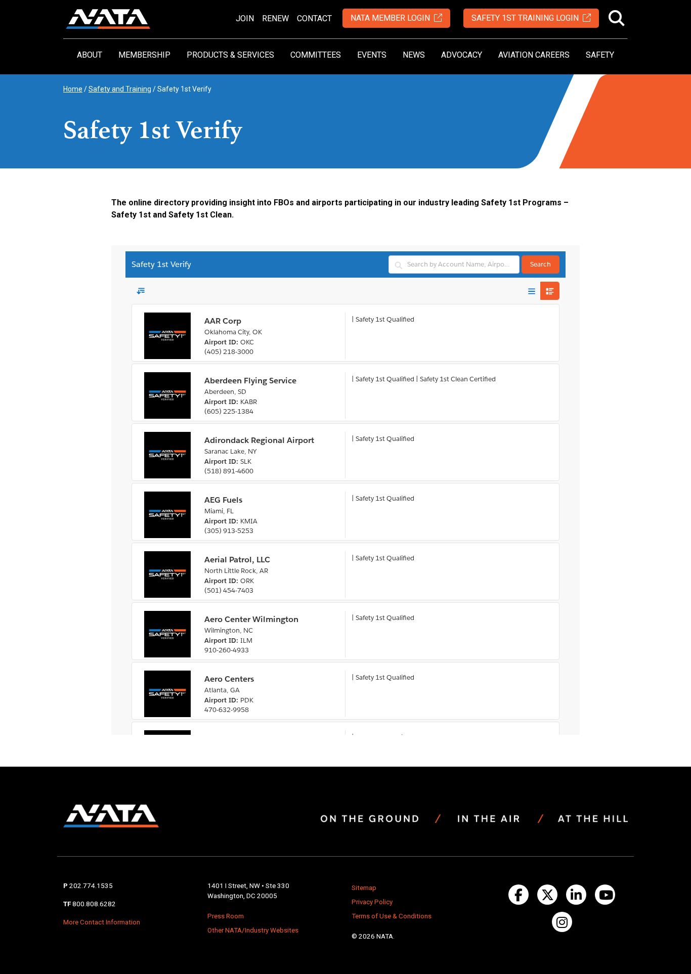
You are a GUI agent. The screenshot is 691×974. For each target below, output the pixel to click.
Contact (314, 18)
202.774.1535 (91, 886)
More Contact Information (101, 922)
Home (72, 89)
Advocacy (461, 55)
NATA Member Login (390, 18)
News (414, 55)
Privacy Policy (372, 902)
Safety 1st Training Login (525, 18)
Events (371, 55)
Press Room (225, 916)
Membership (144, 55)
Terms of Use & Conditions (391, 916)
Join (245, 18)
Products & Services (230, 55)
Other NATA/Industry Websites (252, 930)
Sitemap (364, 888)
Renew (275, 18)
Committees (315, 55)
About (89, 55)
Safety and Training (120, 89)
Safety (600, 55)
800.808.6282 (94, 904)
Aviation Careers (534, 55)
